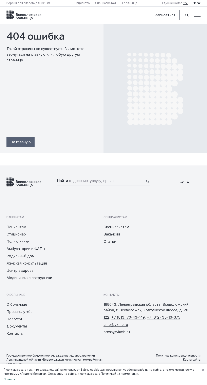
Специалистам (116, 227)
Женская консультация (26, 263)
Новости (14, 319)
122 (106, 317)
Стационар (16, 234)
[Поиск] (186, 15)
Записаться (165, 15)
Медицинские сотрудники (29, 278)
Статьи (110, 241)
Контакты (14, 333)
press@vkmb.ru (117, 332)
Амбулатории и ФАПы (25, 249)
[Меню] (197, 15)
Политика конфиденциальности (178, 355)
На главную (20, 142)
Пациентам (16, 227)
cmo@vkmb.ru (116, 324)
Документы (16, 326)
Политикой (108, 373)
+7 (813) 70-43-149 (128, 317)
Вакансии (112, 234)
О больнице (16, 304)
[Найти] (147, 181)
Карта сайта (192, 359)
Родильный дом (20, 256)
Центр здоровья (21, 270)
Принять (10, 379)
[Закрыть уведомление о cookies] (203, 370)
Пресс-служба (19, 312)
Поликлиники (17, 241)
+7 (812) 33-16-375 (163, 317)
